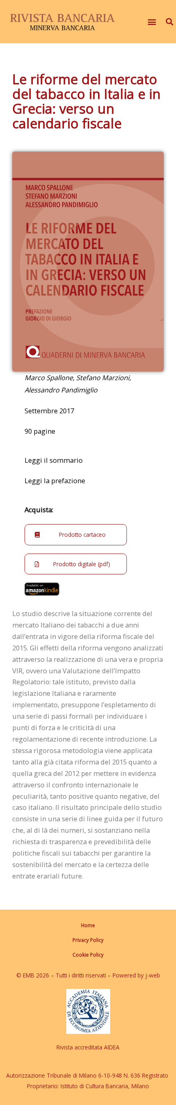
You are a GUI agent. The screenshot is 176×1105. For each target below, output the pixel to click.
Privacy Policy (88, 940)
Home (88, 925)
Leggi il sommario (54, 460)
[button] (151, 22)
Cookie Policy (88, 954)
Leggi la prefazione (55, 480)
